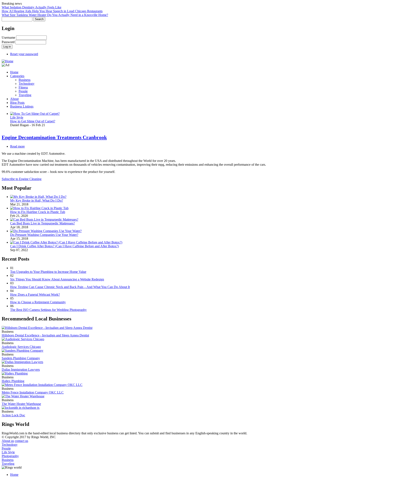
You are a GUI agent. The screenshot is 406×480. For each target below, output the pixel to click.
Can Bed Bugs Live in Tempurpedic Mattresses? (42, 223)
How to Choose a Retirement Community (38, 302)
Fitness (23, 87)
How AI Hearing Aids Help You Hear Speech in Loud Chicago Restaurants (52, 11)
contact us (21, 441)
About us (8, 441)
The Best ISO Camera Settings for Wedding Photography (48, 310)
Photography (10, 456)
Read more (17, 146)
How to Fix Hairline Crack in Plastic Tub (37, 212)
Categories (17, 76)
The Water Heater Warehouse (21, 404)
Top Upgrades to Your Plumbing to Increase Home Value (48, 272)
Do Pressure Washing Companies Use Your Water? (44, 235)
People (23, 91)
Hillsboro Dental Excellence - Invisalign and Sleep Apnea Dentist (45, 335)
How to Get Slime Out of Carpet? (32, 121)
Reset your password (24, 54)
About (14, 99)
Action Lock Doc (13, 415)
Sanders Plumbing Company (21, 358)
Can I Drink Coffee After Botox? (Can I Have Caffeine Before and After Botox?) (64, 246)
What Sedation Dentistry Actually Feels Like (31, 7)
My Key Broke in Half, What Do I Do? (36, 200)
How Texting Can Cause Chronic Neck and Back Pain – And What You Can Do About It (70, 287)
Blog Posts (17, 102)
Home (14, 72)
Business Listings (21, 106)
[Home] (7, 61)
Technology (26, 83)
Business (24, 80)
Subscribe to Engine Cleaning (21, 179)
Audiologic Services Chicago (21, 347)
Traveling (25, 95)
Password (8, 42)
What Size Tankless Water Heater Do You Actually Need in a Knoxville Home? (55, 15)
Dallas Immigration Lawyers (21, 369)
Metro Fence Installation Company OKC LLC (33, 392)
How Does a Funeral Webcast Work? (35, 294)
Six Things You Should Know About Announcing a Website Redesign (57, 279)
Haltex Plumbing (13, 381)
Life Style (16, 117)
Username (8, 37)
